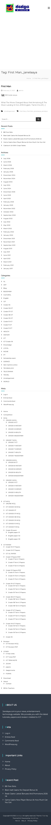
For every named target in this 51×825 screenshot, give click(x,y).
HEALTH (6, 331)
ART (4, 285)
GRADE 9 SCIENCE (14, 489)
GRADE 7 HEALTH (14, 452)
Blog (5, 288)
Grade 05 (9, 637)
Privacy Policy (10, 769)
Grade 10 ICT (7, 321)
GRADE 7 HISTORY (14, 446)
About (5, 681)
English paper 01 (14, 532)
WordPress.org (8, 404)
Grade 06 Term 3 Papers (17, 632)
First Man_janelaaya (34, 111)
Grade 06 (6, 305)
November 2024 (9, 178)
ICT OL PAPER (11, 553)
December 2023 (9, 192)
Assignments (10, 670)
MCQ (5, 418)
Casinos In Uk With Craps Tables (14, 145)
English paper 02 (14, 536)
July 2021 (6, 252)
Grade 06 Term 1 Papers (16, 626)
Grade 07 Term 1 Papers (16, 612)
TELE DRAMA (8, 371)
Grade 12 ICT (7, 328)
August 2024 (8, 182)
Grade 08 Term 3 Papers (17, 606)
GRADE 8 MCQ (11, 460)
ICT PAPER (7, 545)
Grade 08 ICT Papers (13, 597)
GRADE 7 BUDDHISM (15, 456)
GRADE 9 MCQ (11, 480)
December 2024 (9, 175)
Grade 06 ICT (8, 308)
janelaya (45, 111)
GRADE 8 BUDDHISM (15, 476)
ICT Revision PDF (12, 647)
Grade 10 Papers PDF (13, 570)
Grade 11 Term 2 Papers (16, 562)
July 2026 (6, 158)
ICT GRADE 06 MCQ (13, 507)
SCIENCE (6, 361)
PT (4, 355)
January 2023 (8, 205)
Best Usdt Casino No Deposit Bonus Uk (16, 135)
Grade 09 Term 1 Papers (16, 586)
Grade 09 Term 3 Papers (17, 592)
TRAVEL (6, 375)
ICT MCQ (6, 501)
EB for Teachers (8, 688)
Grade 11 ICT (7, 325)
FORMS (8, 673)
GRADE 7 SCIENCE (14, 449)
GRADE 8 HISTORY (15, 466)
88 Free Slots (8, 132)
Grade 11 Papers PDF (13, 557)
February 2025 (8, 168)
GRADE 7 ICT (12, 442)
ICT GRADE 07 (11, 510)
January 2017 (8, 268)
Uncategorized (9, 111)
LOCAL (6, 348)
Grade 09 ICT (8, 318)
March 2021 (7, 262)
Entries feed (7, 398)
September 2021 (9, 245)
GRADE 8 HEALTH (14, 472)
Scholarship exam (9, 358)
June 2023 (7, 195)
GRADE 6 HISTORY (14, 426)
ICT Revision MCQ (12, 643)
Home (5, 411)
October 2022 (8, 212)
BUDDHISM (7, 291)
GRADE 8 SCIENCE (15, 469)
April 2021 (6, 258)
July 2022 (6, 222)
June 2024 (7, 188)
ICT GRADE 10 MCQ (13, 523)
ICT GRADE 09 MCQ (13, 520)
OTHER (6, 651)
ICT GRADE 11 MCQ (12, 527)
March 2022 (7, 228)
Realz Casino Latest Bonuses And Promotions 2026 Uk (22, 139)
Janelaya (19, 816)
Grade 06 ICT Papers (13, 623)
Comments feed (9, 401)
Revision (6, 641)
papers (8, 667)
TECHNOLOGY (8, 368)
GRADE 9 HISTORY (14, 486)
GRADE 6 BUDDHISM (15, 436)
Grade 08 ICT (8, 315)
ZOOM (8, 663)
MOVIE (5, 351)
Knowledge (7, 345)
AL (4, 281)
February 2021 (8, 265)
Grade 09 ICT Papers (13, 583)
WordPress (34, 818)
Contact (8, 683)
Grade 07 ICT (8, 311)
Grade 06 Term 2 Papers (17, 629)
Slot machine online (10, 365)
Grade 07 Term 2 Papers (17, 616)
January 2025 (8, 172)
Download (7, 678)
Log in (5, 394)
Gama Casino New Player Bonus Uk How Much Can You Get (24, 142)
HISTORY (6, 335)
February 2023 (8, 202)
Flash (44, 816)
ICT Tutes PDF (11, 657)
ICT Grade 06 (8, 341)
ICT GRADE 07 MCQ (13, 513)
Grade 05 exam (11, 530)
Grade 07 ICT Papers (13, 610)
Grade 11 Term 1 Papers (16, 559)
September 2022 (9, 215)
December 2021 (9, 238)
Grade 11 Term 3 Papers (16, 566)
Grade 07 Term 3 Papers (17, 619)
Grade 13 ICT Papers (13, 547)
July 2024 (6, 185)
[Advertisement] (25, 42)
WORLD (6, 381)
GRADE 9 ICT (12, 482)
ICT (4, 338)
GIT (4, 301)
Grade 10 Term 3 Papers (16, 579)
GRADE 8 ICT (13, 462)
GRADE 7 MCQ (11, 440)
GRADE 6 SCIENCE (14, 429)
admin (21, 90)
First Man (6, 86)
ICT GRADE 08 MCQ (13, 517)
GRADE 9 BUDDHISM (15, 496)
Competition (7, 415)
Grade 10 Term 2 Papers (16, 576)
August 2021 (7, 248)
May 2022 (6, 225)
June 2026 (7, 162)
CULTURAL (7, 295)
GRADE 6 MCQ (11, 420)
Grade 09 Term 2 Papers (17, 589)
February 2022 (8, 232)
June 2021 (7, 255)
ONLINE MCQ (10, 503)
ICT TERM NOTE (11, 660)
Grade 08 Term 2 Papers (17, 602)
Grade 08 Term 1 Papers (16, 599)
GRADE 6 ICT (12, 422)
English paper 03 (14, 539)
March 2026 (7, 165)
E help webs (10, 653)
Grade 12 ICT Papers (13, 550)
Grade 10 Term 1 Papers (16, 572)
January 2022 (8, 235)
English (6, 298)
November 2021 (9, 242)
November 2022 (9, 208)
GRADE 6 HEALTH (14, 432)
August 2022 (7, 218)
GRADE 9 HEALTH (14, 492)
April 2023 (7, 198)
